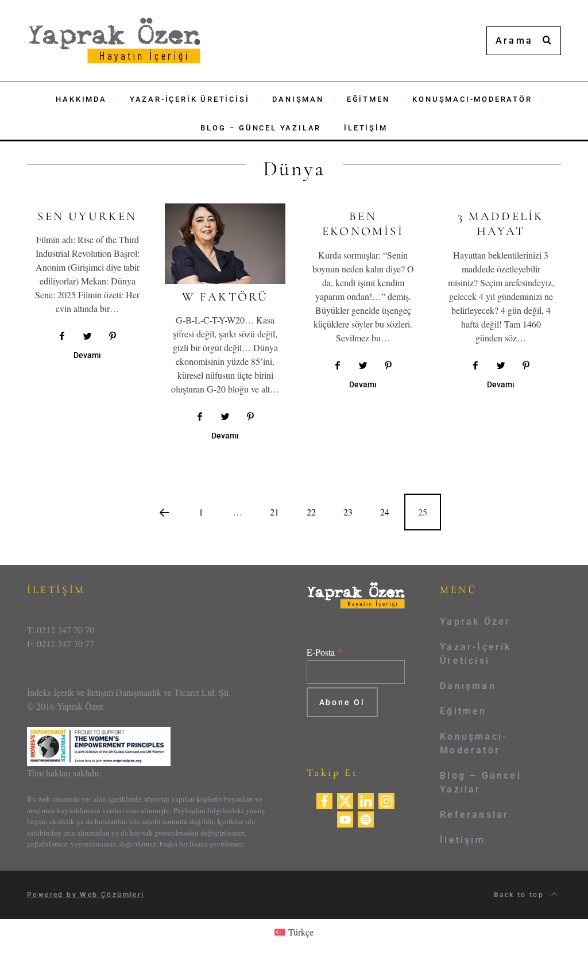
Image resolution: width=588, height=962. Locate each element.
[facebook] (324, 800)
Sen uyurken (87, 216)
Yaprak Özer (475, 621)
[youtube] (345, 818)
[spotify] (366, 818)
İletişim (462, 839)
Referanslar (474, 814)
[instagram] (386, 800)
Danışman (468, 685)
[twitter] (345, 800)
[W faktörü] (225, 243)
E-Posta (325, 652)
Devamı (87, 355)
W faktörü (225, 297)
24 (384, 512)
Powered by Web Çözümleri (86, 895)
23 (348, 512)
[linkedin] (366, 800)
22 (311, 512)
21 (274, 512)
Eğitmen (463, 711)
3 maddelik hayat (501, 223)
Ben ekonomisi (363, 223)
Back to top (520, 895)
